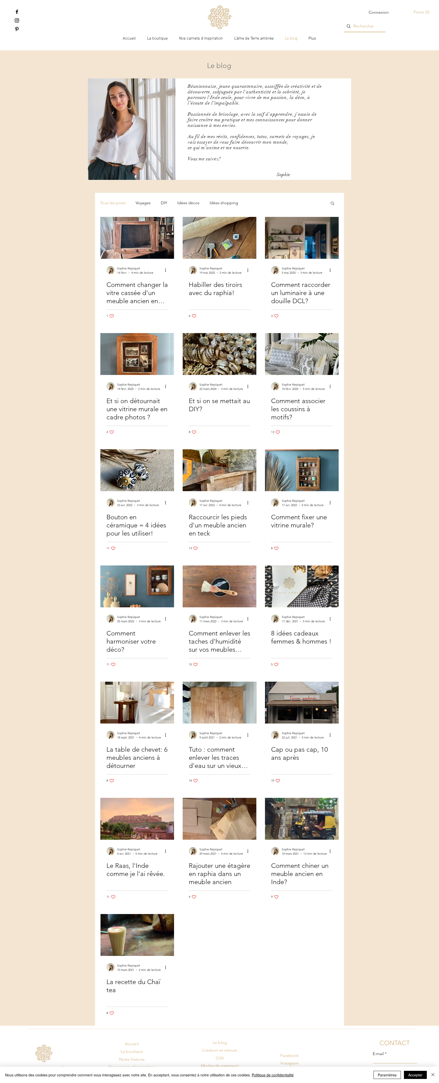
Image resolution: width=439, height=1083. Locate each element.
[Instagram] (17, 20)
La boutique (132, 1051)
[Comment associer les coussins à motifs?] (302, 354)
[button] (422, 12)
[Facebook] (17, 12)
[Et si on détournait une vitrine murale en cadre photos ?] (137, 354)
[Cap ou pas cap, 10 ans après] (302, 703)
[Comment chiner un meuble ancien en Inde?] (302, 819)
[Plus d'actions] (167, 270)
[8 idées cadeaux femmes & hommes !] (302, 586)
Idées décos (188, 202)
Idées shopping (224, 202)
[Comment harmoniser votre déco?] (137, 586)
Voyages (143, 202)
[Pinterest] (17, 29)
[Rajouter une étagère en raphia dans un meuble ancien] (219, 819)
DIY (164, 202)
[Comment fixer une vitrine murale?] (302, 470)
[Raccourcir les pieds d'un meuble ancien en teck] (219, 470)
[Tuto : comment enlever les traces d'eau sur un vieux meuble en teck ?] (219, 703)
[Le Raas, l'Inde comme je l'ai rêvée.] (137, 819)
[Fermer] (433, 1075)
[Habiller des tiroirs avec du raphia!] (219, 238)
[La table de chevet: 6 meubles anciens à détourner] (137, 703)
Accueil (132, 1043)
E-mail (378, 1054)
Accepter (415, 1074)
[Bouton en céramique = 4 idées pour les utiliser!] (137, 470)
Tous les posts (113, 202)
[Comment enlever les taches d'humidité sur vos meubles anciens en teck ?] (219, 586)
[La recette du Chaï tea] (137, 935)
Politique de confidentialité (273, 1074)
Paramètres (387, 1074)
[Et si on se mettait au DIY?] (219, 354)
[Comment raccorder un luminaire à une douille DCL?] (302, 238)
